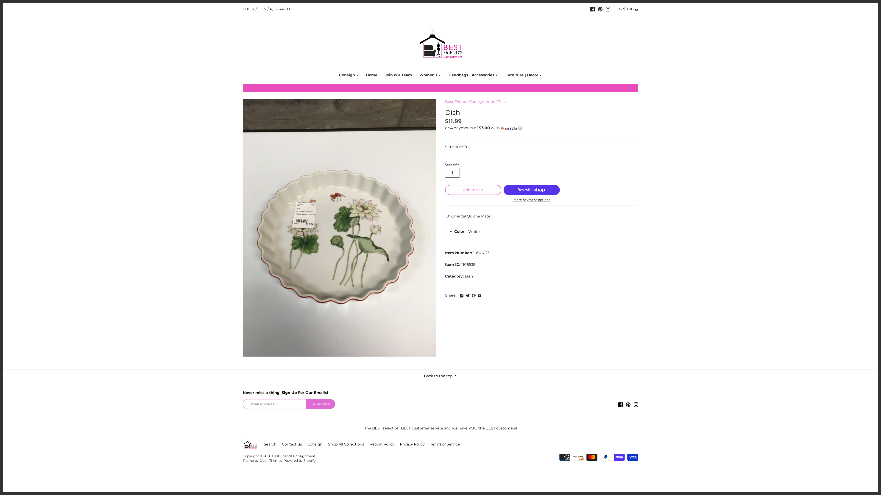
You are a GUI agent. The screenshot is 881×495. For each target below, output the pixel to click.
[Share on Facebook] (461, 295)
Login (249, 9)
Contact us (292, 444)
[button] (541, 128)
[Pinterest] (600, 9)
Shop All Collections (346, 444)
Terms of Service (445, 444)
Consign (315, 444)
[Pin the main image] (474, 295)
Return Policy (382, 444)
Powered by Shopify (300, 461)
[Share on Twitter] (468, 295)
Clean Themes (270, 461)
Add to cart (473, 190)
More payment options (531, 200)
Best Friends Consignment (470, 101)
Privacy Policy (412, 444)
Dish (502, 101)
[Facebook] (592, 9)
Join (262, 9)
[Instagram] (608, 9)
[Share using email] (480, 295)
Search (270, 444)
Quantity (452, 164)
